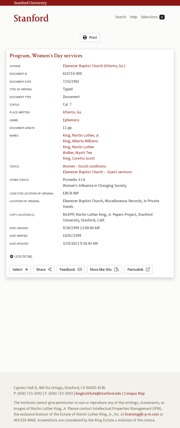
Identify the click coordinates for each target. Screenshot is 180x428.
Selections (152, 16)
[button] (43, 269)
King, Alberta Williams (80, 141)
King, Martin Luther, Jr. (81, 135)
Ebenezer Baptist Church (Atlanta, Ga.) (94, 65)
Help (133, 16)
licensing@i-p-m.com (142, 414)
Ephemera (71, 120)
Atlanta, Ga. (72, 112)
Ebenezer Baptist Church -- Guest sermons (97, 171)
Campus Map (134, 393)
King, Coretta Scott (79, 158)
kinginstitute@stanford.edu (98, 393)
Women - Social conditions (84, 166)
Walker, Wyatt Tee (77, 152)
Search (120, 16)
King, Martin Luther (78, 146)
